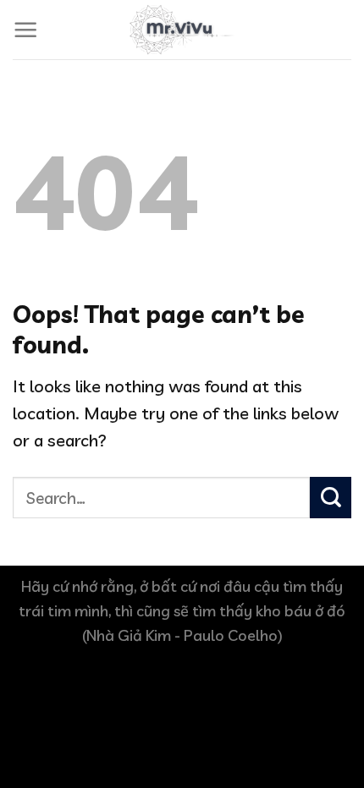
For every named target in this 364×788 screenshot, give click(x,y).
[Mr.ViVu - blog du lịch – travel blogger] (182, 29)
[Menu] (26, 30)
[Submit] (330, 497)
